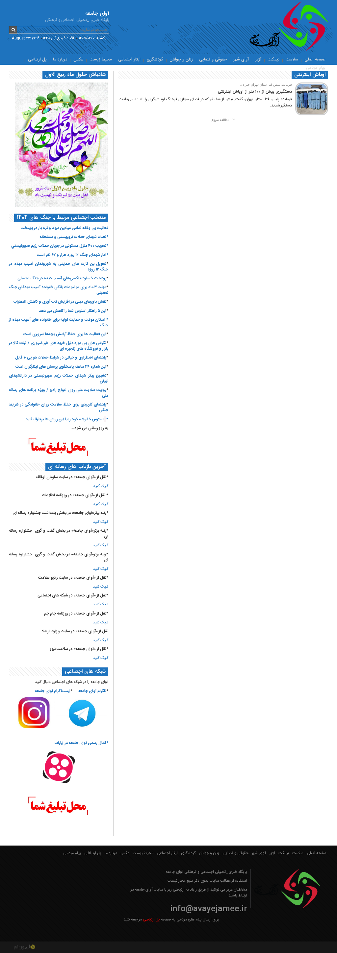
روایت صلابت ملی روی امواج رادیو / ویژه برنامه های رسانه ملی (58, 393)
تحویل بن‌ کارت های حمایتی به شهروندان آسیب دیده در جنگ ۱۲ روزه (58, 267)
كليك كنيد (100, 486)
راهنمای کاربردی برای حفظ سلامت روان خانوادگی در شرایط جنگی (58, 407)
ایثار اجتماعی (129, 59)
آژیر (258, 59)
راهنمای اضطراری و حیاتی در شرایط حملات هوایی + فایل (60, 357)
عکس (78, 59)
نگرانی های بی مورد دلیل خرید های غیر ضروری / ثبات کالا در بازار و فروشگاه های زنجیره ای (58, 346)
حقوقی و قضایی (213, 59)
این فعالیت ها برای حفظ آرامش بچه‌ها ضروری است (64, 334)
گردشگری (155, 59)
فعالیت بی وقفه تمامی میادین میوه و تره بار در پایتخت (64, 228)
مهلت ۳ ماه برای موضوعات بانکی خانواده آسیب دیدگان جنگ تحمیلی (58, 290)
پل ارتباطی (37, 59)
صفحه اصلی (314, 59)
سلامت (292, 59)
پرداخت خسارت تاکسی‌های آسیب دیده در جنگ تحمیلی (61, 278)
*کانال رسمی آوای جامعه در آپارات (81, 743)
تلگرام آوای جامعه (92, 691)
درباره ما (60, 59)
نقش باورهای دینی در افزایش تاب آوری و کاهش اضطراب (59, 301)
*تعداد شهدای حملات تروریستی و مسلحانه (73, 237)
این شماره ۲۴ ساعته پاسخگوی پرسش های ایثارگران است (60, 366)
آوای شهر (241, 59)
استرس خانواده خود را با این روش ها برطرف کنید (65, 419)
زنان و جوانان (181, 59)
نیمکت (273, 59)
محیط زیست (101, 59)
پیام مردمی (315, 67)
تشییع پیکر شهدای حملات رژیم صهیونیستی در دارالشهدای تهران (58, 378)
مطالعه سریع (221, 120)
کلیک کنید (100, 522)
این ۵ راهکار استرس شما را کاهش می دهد (72, 311)
